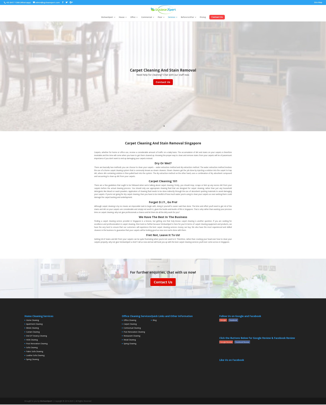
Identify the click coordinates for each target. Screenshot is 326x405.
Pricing (203, 17)
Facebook (233, 320)
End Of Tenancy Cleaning (36, 336)
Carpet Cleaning (130, 324)
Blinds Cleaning (32, 328)
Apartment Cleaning (34, 324)
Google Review (226, 342)
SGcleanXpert (107, 17)
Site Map (318, 2)
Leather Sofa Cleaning (35, 355)
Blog (155, 320)
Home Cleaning (32, 320)
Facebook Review (242, 342)
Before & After (187, 17)
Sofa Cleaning (32, 347)
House (121, 17)
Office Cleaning (130, 320)
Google (223, 320)
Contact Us (163, 82)
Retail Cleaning (130, 340)
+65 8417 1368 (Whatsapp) (18, 2)
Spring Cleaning (32, 359)
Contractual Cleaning (132, 328)
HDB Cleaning (32, 340)
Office (132, 17)
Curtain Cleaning (33, 332)
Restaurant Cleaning (132, 336)
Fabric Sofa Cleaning (34, 351)
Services (171, 17)
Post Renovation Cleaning (36, 343)
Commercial (146, 17)
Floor (160, 17)
